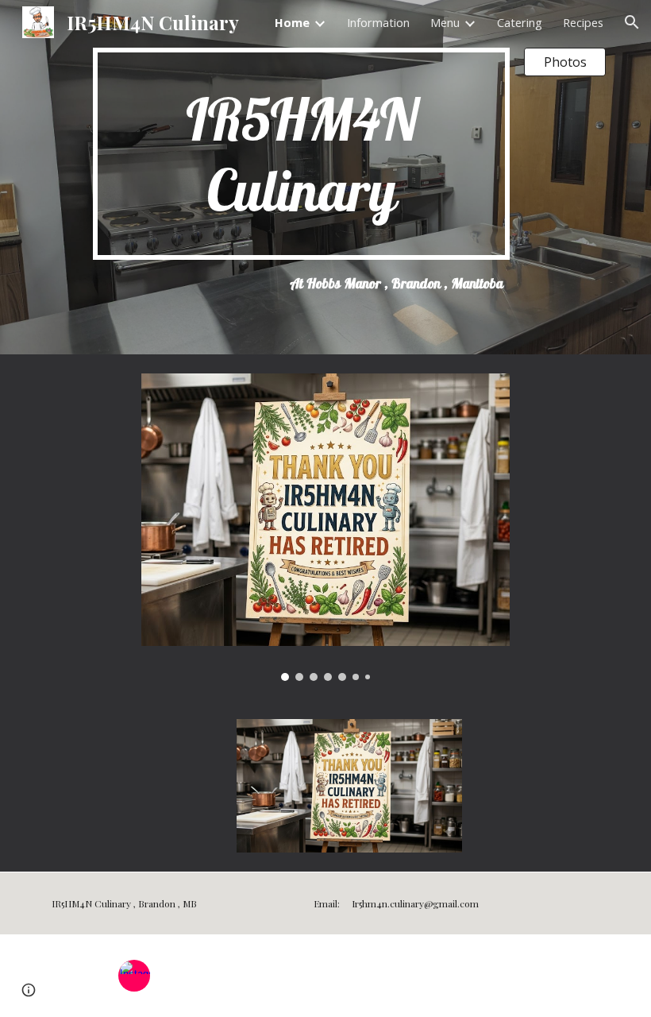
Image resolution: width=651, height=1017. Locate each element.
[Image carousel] (325, 527)
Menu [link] (445, 22)
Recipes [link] (583, 22)
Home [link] (292, 22)
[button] (632, 22)
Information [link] (378, 22)
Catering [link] (519, 22)
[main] (301, 154)
